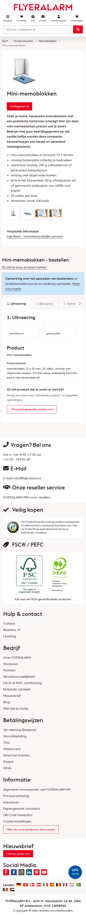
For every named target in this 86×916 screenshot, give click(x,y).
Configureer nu (19, 106)
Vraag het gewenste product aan (32, 409)
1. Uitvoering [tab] (16, 304)
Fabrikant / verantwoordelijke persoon (35, 236)
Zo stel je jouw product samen (24, 267)
